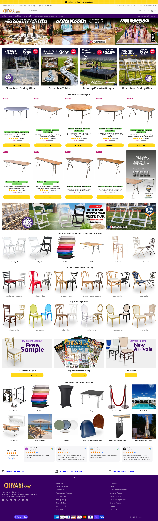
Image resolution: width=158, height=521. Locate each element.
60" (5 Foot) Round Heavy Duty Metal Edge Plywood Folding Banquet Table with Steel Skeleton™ (79, 123)
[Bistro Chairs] (144, 284)
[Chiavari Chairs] (14, 318)
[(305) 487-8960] (150, 6)
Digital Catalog (115, 496)
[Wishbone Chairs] (118, 284)
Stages (46, 16)
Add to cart (17, 145)
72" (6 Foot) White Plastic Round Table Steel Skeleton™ (17, 123)
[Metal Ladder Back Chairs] (14, 284)
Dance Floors (39, 16)
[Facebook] (34, 6)
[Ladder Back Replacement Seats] (92, 428)
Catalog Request (116, 503)
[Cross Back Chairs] (66, 284)
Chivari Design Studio (118, 499)
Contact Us (60, 490)
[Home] (11, 10)
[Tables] (92, 250)
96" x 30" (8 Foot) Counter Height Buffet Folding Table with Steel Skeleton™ (110, 175)
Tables (10, 16)
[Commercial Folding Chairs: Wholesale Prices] (40, 250)
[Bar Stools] (118, 250)
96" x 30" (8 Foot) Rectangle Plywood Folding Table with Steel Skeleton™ (17, 175)
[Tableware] (66, 428)
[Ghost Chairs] (40, 318)
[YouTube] (48, 6)
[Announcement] (79, 2)
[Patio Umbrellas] (40, 428)
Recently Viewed (143, 16)
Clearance (113, 509)
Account (146, 11)
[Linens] (66, 398)
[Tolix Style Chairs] (40, 284)
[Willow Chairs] (66, 318)
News (153, 16)
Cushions (18, 16)
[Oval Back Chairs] (92, 318)
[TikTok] (45, 6)
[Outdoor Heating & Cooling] (144, 428)
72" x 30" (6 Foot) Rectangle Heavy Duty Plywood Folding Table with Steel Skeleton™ (141, 123)
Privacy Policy (61, 499)
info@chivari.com (124, 6)
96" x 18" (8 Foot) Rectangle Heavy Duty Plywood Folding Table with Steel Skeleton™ (48, 175)
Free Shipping (61, 496)
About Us (59, 483)
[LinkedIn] (51, 6)
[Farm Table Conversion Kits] (118, 428)
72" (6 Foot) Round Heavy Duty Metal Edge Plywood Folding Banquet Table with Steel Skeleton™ (110, 123)
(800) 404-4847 (138, 6)
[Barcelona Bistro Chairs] (144, 250)
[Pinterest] (40, 6)
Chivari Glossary (62, 486)
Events (112, 506)
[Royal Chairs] (144, 318)
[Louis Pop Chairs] (118, 318)
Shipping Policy (61, 506)
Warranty (59, 509)
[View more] (79, 31)
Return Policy (61, 503)
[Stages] (92, 398)
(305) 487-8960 (20, 496)
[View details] (20, 69)
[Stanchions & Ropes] (118, 398)
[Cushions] (66, 250)
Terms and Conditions (118, 490)
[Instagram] (42, 6)
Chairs (4, 16)
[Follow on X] (37, 6)
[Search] (140, 11)
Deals (61, 16)
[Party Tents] (144, 398)
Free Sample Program (64, 493)
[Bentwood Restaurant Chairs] (92, 284)
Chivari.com (140, 517)
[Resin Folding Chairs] (14, 250)
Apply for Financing (117, 493)
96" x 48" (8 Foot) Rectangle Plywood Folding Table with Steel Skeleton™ (48, 123)
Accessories (53, 16)
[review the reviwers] (52, 449)
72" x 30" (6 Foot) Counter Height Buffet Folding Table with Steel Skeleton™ (79, 175)
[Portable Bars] (14, 428)
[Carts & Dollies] (14, 398)
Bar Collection (27, 16)
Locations (113, 483)
